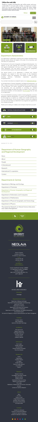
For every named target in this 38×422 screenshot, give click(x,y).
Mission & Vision (19, 397)
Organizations (19, 358)
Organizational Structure (19, 398)
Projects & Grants (19, 378)
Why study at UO (19, 329)
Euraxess (19, 386)
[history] (19, 130)
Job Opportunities (19, 403)
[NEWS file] (19, 116)
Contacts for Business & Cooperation (19, 414)
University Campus (19, 359)
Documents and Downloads (19, 401)
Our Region (19, 361)
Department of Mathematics (10, 198)
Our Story (19, 395)
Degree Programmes (19, 331)
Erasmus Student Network (19, 364)
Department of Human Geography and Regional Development (17, 191)
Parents (19, 367)
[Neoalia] (19, 244)
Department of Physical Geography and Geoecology (18, 201)
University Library (19, 320)
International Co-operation (10, 171)
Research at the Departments (19, 381)
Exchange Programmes (19, 332)
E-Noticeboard (6, 165)
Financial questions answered (19, 348)
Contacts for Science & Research (19, 387)
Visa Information (19, 347)
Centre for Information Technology (19, 323)
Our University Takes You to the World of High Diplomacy (16, 33)
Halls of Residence (19, 321)
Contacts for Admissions (19, 410)
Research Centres (19, 377)
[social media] (19, 136)
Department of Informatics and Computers (15, 195)
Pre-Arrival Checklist (19, 350)
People (4, 162)
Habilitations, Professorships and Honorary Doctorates (19, 384)
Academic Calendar (19, 337)
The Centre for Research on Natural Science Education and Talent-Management (18, 207)
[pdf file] (19, 123)
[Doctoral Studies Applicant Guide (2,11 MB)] (19, 110)
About (3, 159)
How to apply (19, 344)
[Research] (19, 48)
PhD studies (19, 383)
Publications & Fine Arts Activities (19, 380)
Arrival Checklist (19, 365)
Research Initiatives (19, 373)
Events (19, 356)
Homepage (19, 294)
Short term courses (19, 334)
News (3, 156)
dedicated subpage (31, 81)
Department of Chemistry (9, 187)
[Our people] (7, 48)
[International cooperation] (31, 48)
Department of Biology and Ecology (13, 184)
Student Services (19, 362)
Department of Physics (8, 204)
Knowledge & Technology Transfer (19, 375)
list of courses (26, 90)
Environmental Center (19, 311)
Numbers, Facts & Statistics (19, 400)
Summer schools (19, 335)
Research (4, 168)
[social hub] (22, 216)
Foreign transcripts (19, 345)
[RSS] (15, 216)
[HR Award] (19, 285)
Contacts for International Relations (19, 411)
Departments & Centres (11, 180)
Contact (4, 174)
